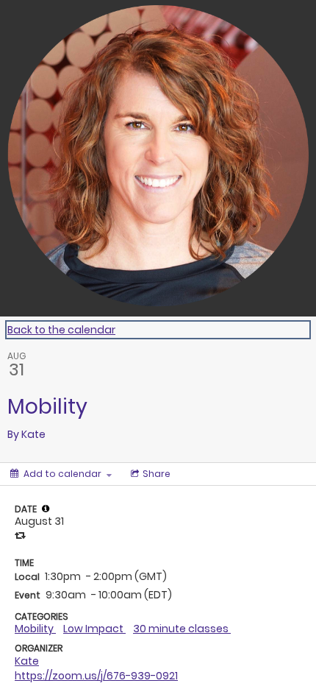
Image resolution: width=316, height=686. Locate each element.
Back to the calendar (61, 329)
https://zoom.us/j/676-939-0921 (96, 675)
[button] (45, 508)
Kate (27, 661)
